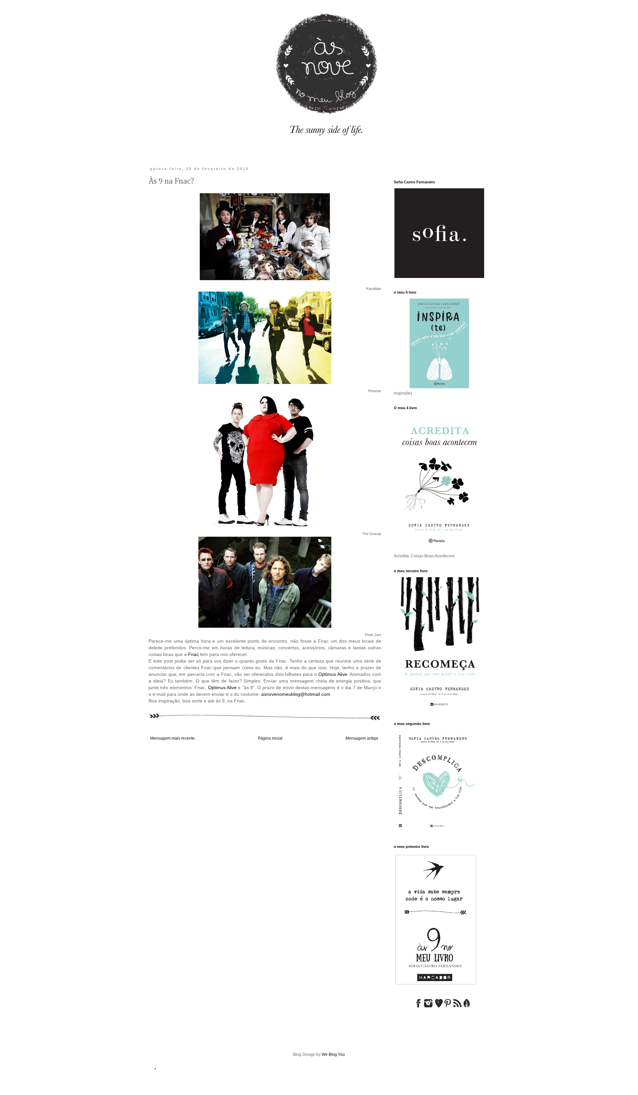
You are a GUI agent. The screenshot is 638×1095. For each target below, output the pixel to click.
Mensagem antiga (362, 738)
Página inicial (270, 738)
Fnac (193, 654)
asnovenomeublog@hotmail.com (295, 694)
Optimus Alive (332, 674)
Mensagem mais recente (172, 738)
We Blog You (333, 1054)
